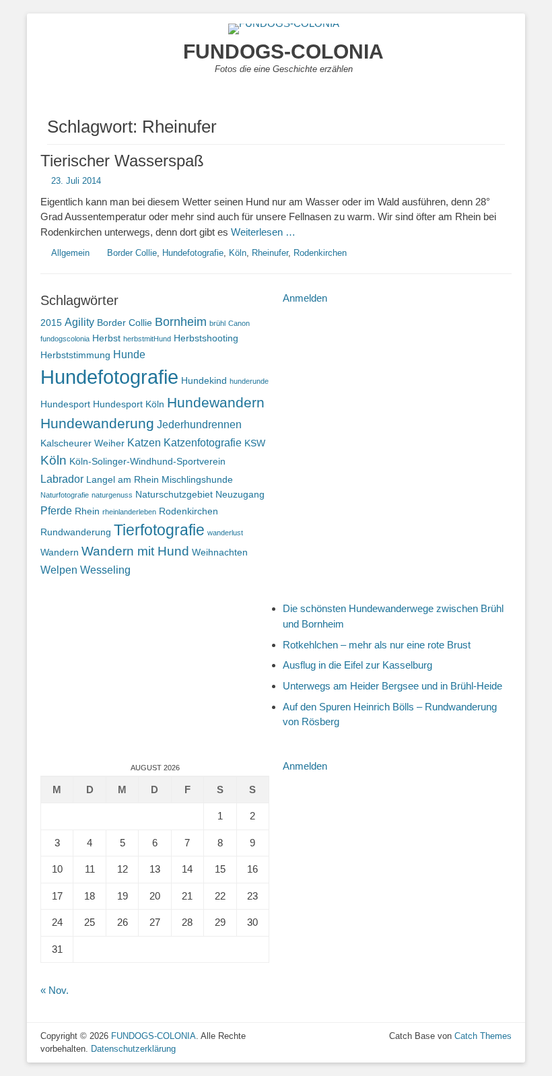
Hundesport (65, 404)
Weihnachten (220, 552)
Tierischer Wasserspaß (122, 161)
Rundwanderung (75, 532)
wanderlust (225, 533)
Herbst (106, 338)
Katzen (144, 442)
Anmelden (305, 298)
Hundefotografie (192, 253)
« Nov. (54, 990)
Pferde (56, 510)
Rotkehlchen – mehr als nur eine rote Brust (377, 644)
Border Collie (132, 253)
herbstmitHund (147, 339)
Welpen (58, 570)
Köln (237, 253)
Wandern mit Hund (135, 551)
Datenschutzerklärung (133, 1049)
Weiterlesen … (263, 232)
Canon (239, 323)
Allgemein (70, 253)
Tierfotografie (159, 530)
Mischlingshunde (197, 479)
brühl (217, 323)
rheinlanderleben (129, 512)
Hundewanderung (97, 423)
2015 (51, 322)
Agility (79, 322)
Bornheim (181, 322)
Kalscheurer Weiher (82, 443)
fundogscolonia (65, 339)
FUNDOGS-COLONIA (283, 51)
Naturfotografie (64, 495)
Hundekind (204, 380)
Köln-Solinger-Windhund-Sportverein (147, 461)
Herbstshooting (206, 338)
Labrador (61, 479)
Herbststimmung (75, 354)
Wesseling (105, 570)
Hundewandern (216, 403)
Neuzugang (240, 494)
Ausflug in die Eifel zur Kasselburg (357, 665)
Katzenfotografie (203, 442)
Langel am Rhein (122, 479)
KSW (254, 443)
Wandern (59, 552)
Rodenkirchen (320, 253)
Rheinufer (270, 253)
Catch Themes (483, 1036)
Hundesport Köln (128, 404)
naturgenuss (112, 495)
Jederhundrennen (199, 424)
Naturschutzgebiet (174, 494)
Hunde (129, 354)
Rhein (87, 511)
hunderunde (249, 381)
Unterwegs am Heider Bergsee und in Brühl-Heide (392, 686)
